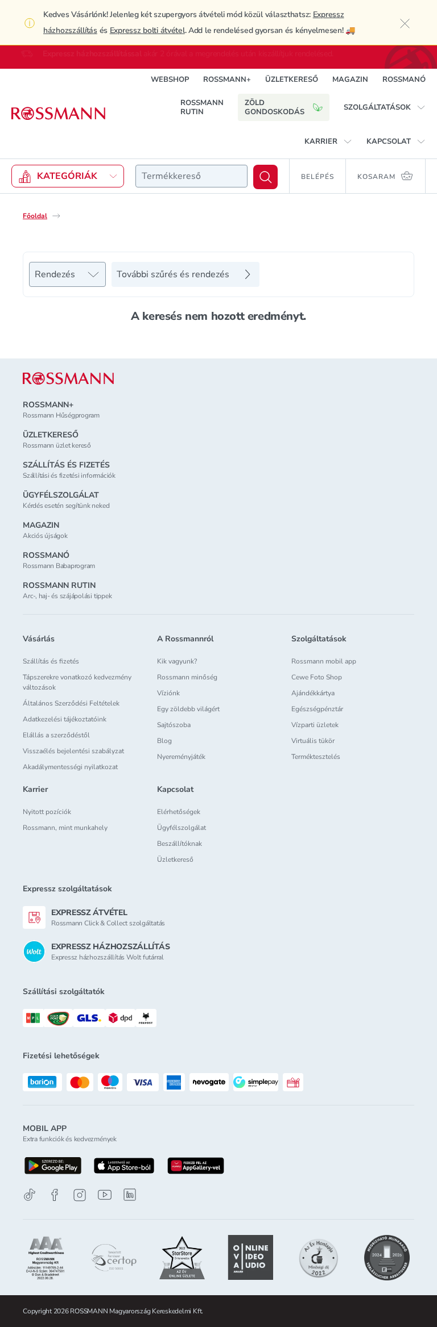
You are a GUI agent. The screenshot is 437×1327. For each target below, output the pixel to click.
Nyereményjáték (181, 756)
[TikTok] (29, 1195)
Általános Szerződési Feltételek (71, 703)
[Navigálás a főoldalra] (58, 113)
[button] (385, 107)
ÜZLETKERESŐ (291, 79)
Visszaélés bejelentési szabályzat (73, 751)
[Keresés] (265, 177)
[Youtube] (105, 1195)
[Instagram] (79, 1195)
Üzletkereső (175, 859)
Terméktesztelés (315, 756)
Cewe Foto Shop (316, 677)
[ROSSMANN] (68, 378)
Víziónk (168, 693)
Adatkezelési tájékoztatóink (64, 719)
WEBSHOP (170, 79)
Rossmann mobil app (323, 661)
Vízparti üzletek (315, 724)
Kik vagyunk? (177, 661)
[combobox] (191, 176)
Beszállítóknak (179, 843)
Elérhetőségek (178, 811)
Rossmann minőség (187, 677)
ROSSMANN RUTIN (202, 107)
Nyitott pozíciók (47, 811)
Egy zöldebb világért (188, 708)
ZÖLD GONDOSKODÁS (274, 107)
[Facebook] (54, 1195)
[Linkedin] (130, 1194)
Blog (164, 740)
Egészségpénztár (317, 708)
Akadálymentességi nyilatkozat (70, 766)
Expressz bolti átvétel (147, 30)
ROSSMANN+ (227, 79)
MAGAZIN (350, 79)
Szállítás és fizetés (51, 661)
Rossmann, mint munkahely (65, 827)
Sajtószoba (174, 724)
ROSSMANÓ (404, 79)
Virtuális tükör (313, 740)
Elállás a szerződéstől (56, 735)
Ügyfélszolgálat (181, 827)
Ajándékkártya (313, 693)
